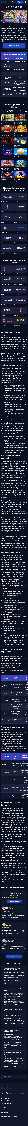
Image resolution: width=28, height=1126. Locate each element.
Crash (17, 110)
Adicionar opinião (14, 901)
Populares (3, 110)
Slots (23, 110)
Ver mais (14, 956)
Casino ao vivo (11, 111)
